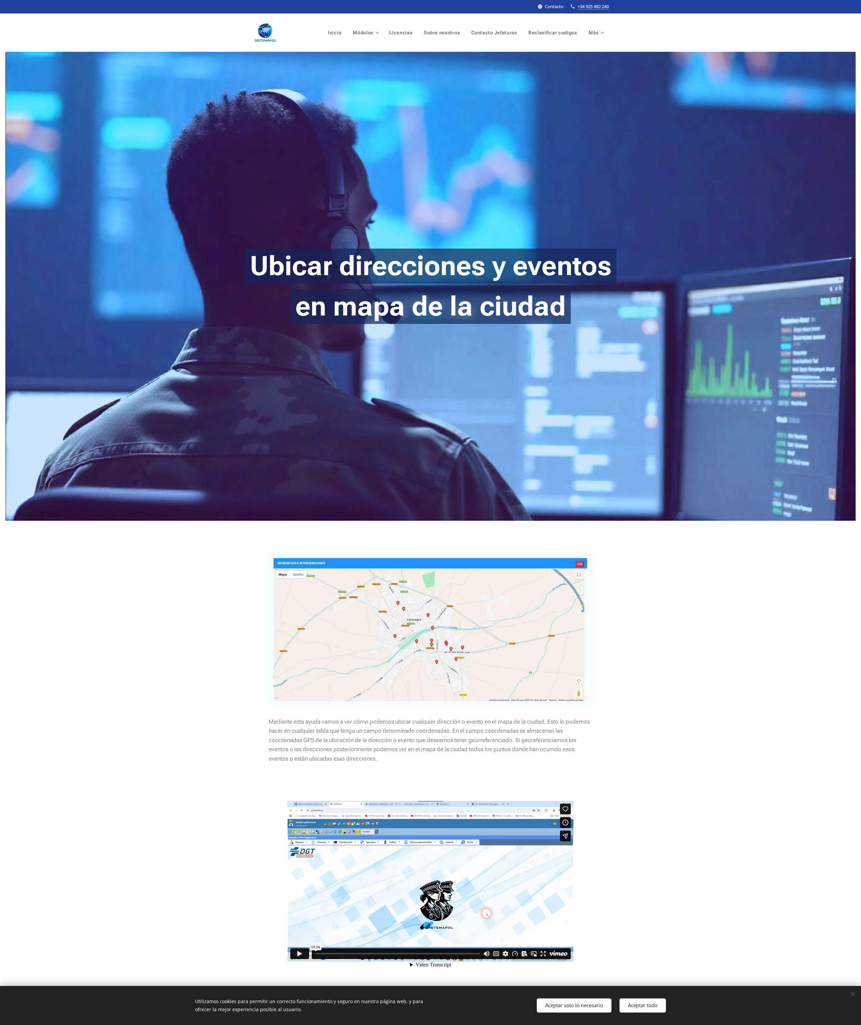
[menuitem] (334, 32)
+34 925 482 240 (593, 6)
